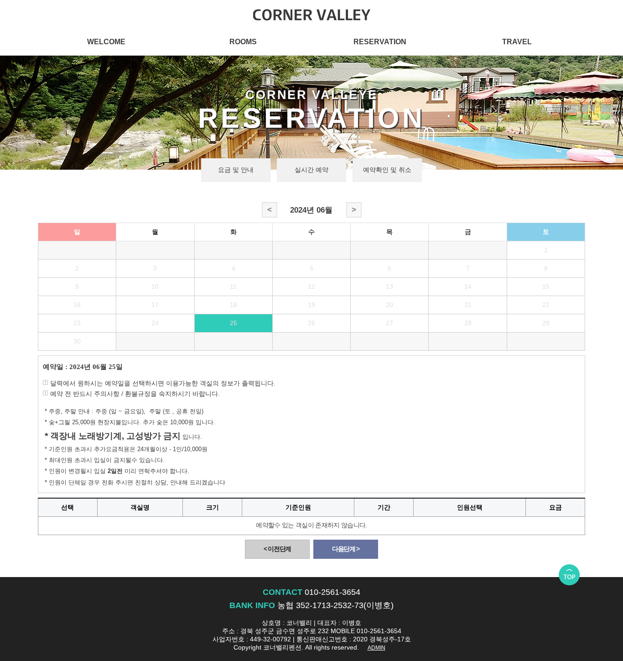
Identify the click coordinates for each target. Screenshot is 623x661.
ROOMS (243, 41)
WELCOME (106, 41)
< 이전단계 (277, 549)
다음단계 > (345, 549)
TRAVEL (517, 41)
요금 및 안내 (236, 170)
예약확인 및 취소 (387, 170)
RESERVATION (379, 41)
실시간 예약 (311, 170)
